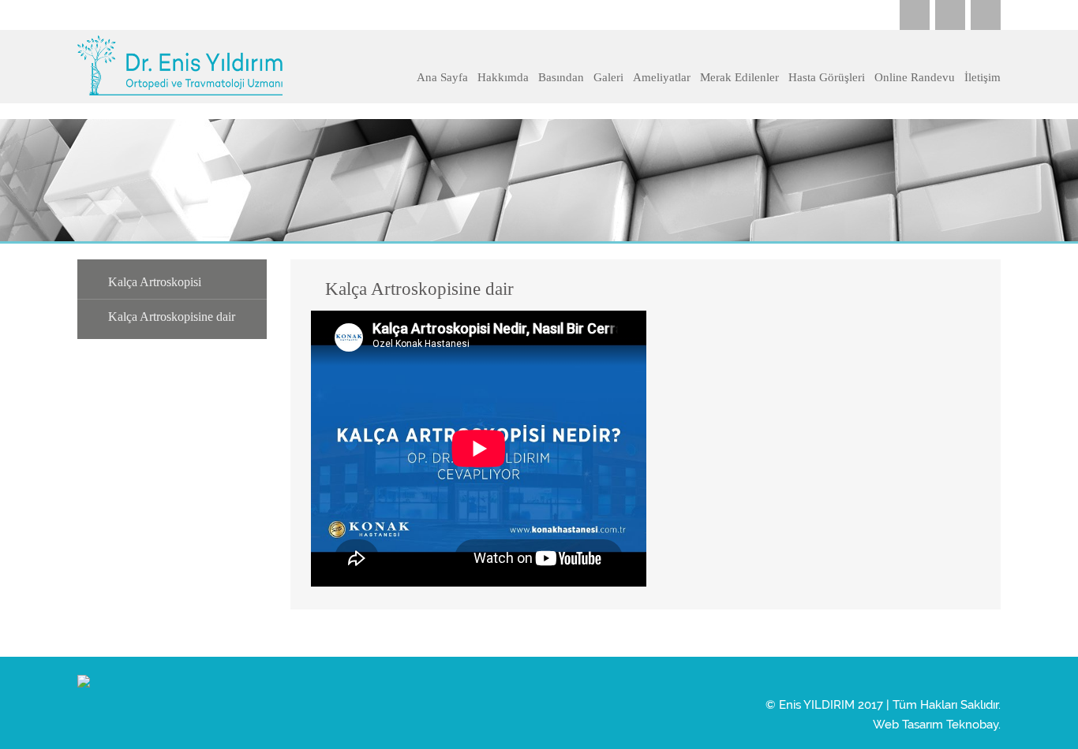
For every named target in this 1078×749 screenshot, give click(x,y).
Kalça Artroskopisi (154, 282)
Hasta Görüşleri (826, 77)
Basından (561, 77)
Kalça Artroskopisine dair (171, 316)
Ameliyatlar (662, 77)
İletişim (982, 77)
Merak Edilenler (739, 77)
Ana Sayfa (442, 77)
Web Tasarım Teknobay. (937, 725)
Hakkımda (503, 77)
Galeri (608, 77)
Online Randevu (914, 77)
